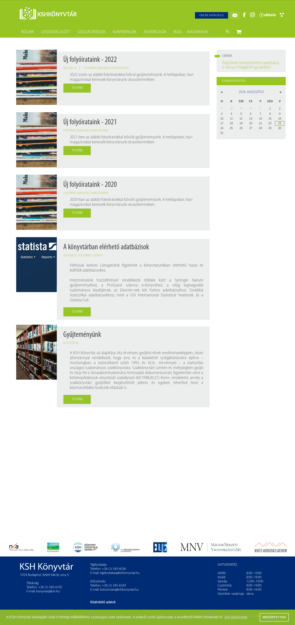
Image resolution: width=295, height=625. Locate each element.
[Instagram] (252, 16)
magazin (103, 68)
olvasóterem (119, 68)
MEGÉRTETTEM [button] (274, 617)
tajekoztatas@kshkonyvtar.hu (120, 573)
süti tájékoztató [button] (235, 617)
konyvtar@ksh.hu (48, 591)
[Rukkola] (267, 16)
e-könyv (97, 255)
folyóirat (90, 68)
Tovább (77, 88)
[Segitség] (282, 16)
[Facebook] (244, 16)
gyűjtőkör (70, 343)
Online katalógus (211, 15)
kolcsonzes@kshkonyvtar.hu (119, 589)
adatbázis (70, 255)
